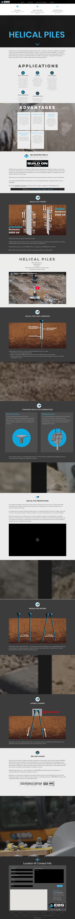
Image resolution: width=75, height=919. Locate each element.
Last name (13, 871)
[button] (30, 2)
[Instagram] (52, 909)
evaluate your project (20, 185)
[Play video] (37, 539)
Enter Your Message (38, 868)
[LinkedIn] (57, 909)
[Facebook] (54, 909)
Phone (12, 884)
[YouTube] (59, 909)
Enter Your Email (14, 875)
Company (13, 879)
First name (13, 868)
